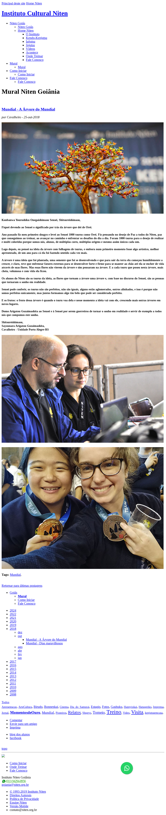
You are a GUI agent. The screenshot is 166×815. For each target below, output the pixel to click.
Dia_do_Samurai (79, 706)
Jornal (5, 712)
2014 (13, 672)
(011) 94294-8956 (16, 781)
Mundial (15, 574)
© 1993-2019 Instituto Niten (28, 791)
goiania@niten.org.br (15, 784)
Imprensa (158, 706)
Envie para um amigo (23, 724)
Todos (5, 702)
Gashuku (116, 706)
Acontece (32, 52)
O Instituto (32, 34)
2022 (13, 614)
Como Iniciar (18, 70)
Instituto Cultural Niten (35, 13)
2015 (13, 669)
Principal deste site (13, 3)
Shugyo (86, 712)
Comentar (16, 720)
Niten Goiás (17, 23)
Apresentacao (9, 706)
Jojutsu (30, 45)
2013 (13, 676)
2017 (13, 661)
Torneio (99, 712)
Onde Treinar (34, 56)
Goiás (13, 592)
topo (4, 748)
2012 (13, 679)
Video (126, 712)
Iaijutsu (30, 41)
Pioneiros (61, 712)
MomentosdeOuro (25, 712)
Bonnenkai (51, 706)
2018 (13, 628)
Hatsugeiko (145, 706)
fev (20, 654)
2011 (13, 683)
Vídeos (30, 49)
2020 (13, 621)
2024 (13, 610)
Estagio (95, 706)
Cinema (64, 706)
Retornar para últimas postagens (22, 585)
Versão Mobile (19, 806)
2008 (13, 694)
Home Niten (34, 3)
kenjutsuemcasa (154, 712)
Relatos (74, 712)
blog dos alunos (20, 734)
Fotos (105, 706)
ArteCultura (25, 706)
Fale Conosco (35, 59)
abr (20, 650)
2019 (13, 625)
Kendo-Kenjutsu (36, 38)
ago (20, 647)
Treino (113, 712)
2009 (13, 690)
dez (20, 632)
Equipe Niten (18, 802)
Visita (137, 712)
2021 (13, 617)
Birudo (38, 706)
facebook (15, 738)
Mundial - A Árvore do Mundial (28, 109)
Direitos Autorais (20, 795)
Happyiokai (130, 706)
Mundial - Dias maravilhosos (44, 643)
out (20, 636)
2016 (13, 665)
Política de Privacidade (24, 799)
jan (20, 658)
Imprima (15, 727)
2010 (13, 687)
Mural (13, 63)
